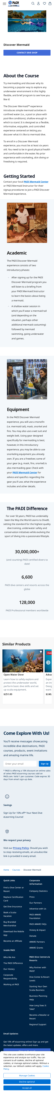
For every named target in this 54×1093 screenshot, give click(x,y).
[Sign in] (39, 4)
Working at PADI (11, 984)
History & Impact (37, 930)
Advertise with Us (37, 908)
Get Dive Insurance (12, 906)
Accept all (27, 1088)
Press (32, 896)
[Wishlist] (44, 4)
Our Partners (35, 902)
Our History (9, 969)
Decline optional (27, 1081)
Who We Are (9, 957)
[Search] (33, 4)
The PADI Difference (13, 963)
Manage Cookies (27, 1075)
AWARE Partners (37, 941)
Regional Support (37, 1024)
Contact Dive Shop (27, 52)
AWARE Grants (36, 947)
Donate (32, 935)
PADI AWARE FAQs (38, 924)
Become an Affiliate (12, 941)
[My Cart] (50, 4)
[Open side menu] (4, 4)
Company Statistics (38, 891)
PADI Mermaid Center (36, 181)
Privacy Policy (21, 848)
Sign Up (45, 763)
